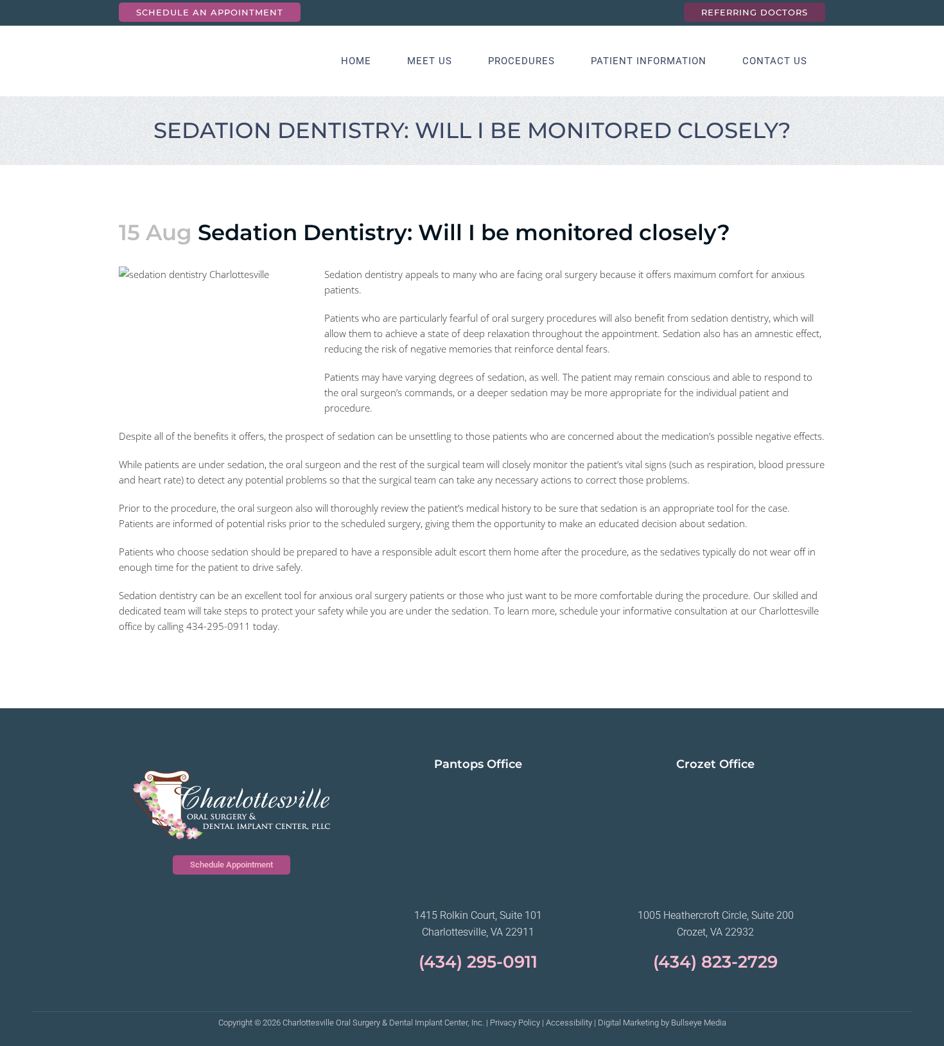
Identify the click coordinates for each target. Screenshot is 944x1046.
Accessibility (569, 1022)
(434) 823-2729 (715, 962)
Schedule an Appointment (209, 12)
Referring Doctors (754, 12)
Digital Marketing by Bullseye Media (662, 1022)
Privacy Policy (515, 1022)
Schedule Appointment (231, 864)
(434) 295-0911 (478, 962)
